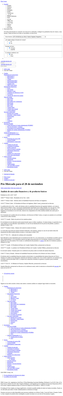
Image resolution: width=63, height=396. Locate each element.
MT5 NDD (10, 104)
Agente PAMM (11, 140)
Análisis (6, 143)
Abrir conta (7, 69)
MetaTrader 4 (10, 76)
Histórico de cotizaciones (13, 153)
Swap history (13, 313)
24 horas (13, 48)
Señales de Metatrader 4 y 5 (11, 132)
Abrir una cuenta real (16, 188)
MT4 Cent (10, 100)
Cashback (9, 121)
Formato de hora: (9, 46)
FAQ (8, 119)
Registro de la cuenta (12, 113)
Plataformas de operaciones (11, 74)
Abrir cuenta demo (5, 188)
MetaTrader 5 (10, 77)
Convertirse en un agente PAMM (15, 128)
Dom (12, 56)
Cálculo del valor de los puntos (15, 95)
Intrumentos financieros (13, 150)
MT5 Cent (10, 106)
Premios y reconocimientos (14, 161)
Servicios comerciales (9, 112)
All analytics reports (9, 273)
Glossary (9, 118)
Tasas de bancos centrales (13, 149)
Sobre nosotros (8, 156)
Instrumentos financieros (10, 86)
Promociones (10, 116)
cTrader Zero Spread (12, 109)
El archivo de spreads (16, 314)
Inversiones (7, 122)
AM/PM (12, 49)
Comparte (9, 152)
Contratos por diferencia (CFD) (15, 92)
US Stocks (10, 94)
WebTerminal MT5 (12, 82)
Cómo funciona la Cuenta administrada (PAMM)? (20, 125)
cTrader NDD (10, 107)
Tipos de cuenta (8, 97)
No (11, 43)
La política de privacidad (10, 376)
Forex (8, 88)
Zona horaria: (8, 36)
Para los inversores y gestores (14, 127)
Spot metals (10, 89)
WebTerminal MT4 (12, 80)
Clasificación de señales (13, 134)
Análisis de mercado (12, 144)
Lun (12, 54)
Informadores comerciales (14, 141)
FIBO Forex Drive (12, 85)
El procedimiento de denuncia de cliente (14, 375)
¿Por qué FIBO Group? (13, 165)
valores (42, 240)
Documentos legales (12, 167)
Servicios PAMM (8, 124)
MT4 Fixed (10, 103)
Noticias (9, 162)
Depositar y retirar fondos (13, 115)
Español (6, 4)
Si (11, 41)
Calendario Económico (13, 146)
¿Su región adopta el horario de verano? (15, 40)
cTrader (9, 79)
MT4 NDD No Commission (14, 101)
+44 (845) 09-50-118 (6, 61)
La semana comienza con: (12, 52)
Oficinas (12, 359)
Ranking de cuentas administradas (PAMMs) (18, 130)
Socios (5, 137)
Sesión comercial (11, 147)
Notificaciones (11, 164)
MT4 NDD (10, 98)
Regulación (10, 159)
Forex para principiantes (13, 155)
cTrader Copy (10, 83)
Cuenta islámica (11, 110)
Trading (6, 73)
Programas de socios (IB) (13, 138)
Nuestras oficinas (11, 158)
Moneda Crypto (11, 91)
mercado (56, 266)
